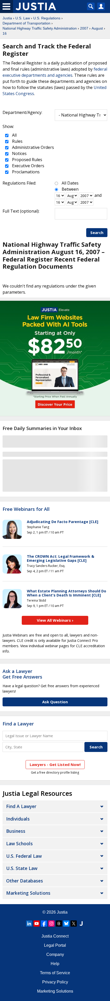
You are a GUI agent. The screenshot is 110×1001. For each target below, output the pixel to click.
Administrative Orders (32, 147)
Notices (19, 153)
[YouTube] (37, 923)
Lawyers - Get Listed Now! (55, 764)
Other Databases (24, 881)
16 (5, 33)
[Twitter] (74, 923)
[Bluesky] (66, 923)
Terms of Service (55, 973)
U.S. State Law (21, 868)
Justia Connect (55, 936)
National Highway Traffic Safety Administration (40, 28)
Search (96, 232)
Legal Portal (55, 945)
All (14, 135)
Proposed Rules (26, 159)
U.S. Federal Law (24, 856)
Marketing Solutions (28, 893)
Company (55, 954)
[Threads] (59, 923)
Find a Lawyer (18, 724)
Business (15, 831)
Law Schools (19, 843)
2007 (84, 28)
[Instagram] (51, 923)
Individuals (18, 819)
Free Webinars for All (26, 509)
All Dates (70, 183)
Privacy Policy (55, 982)
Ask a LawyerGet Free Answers (22, 674)
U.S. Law (22, 18)
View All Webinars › (55, 620)
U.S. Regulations (46, 18)
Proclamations (25, 172)
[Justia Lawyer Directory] (81, 923)
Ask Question (55, 701)
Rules (17, 141)
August (97, 28)
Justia (7, 18)
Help (55, 963)
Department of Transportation (26, 23)
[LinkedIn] (29, 923)
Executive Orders (27, 165)
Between (70, 189)
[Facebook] (44, 923)
